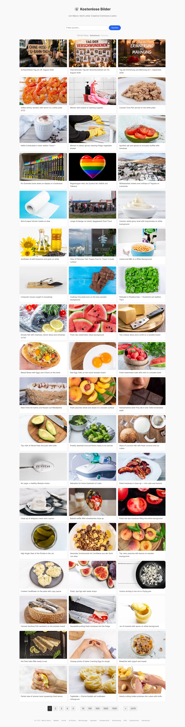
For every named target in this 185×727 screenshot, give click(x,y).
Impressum (146, 720)
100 (90, 708)
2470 (133, 708)
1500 (114, 708)
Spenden (93, 720)
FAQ (125, 720)
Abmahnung (116, 720)
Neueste (104, 35)
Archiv (64, 720)
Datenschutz (134, 720)
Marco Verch (46, 720)
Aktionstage (82, 720)
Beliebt (56, 720)
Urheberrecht (104, 720)
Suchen (114, 28)
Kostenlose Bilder (95, 9)
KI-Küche (72, 720)
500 (97, 708)
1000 (105, 708)
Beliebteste (95, 35)
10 (83, 708)
